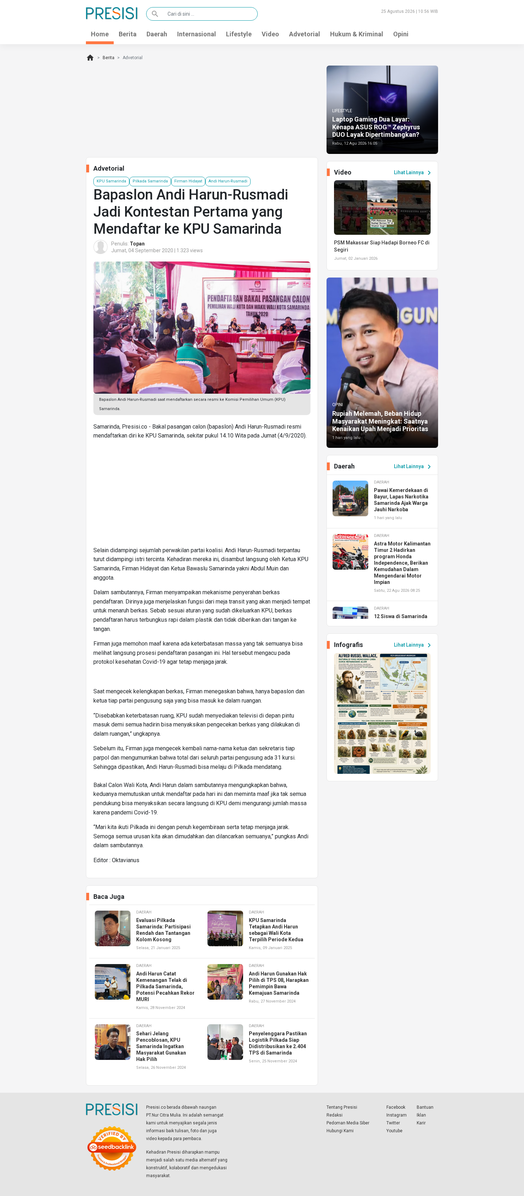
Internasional (196, 34)
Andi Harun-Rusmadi (228, 181)
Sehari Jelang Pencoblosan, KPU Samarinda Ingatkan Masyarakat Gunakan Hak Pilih (161, 1046)
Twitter (393, 1122)
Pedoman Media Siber (348, 1122)
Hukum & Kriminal (356, 34)
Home (100, 34)
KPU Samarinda (111, 181)
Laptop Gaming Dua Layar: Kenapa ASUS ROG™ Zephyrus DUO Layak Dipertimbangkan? (376, 126)
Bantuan (425, 1107)
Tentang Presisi (342, 1107)
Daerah (157, 34)
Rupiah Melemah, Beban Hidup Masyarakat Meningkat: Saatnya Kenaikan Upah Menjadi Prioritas (380, 421)
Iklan (421, 1115)
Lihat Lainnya (413, 173)
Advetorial (304, 34)
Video (270, 34)
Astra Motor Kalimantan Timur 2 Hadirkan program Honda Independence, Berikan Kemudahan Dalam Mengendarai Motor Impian (402, 563)
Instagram (396, 1115)
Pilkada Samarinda (150, 181)
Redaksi (335, 1115)
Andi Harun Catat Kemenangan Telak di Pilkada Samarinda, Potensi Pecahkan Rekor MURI (165, 986)
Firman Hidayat (188, 181)
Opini (401, 34)
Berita (128, 34)
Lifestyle (239, 34)
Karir (421, 1122)
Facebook (395, 1107)
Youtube (394, 1130)
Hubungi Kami (340, 1130)
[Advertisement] (201, 496)
